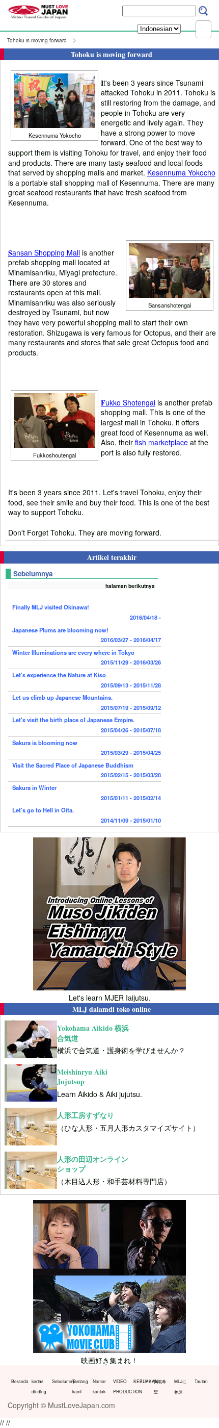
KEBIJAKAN (141, 1381)
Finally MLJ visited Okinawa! (86, 612)
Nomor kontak (99, 1386)
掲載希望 (160, 1386)
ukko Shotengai (128, 402)
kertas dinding (39, 1386)
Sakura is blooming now (86, 747)
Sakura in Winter (86, 792)
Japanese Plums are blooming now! (86, 635)
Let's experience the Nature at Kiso (86, 680)
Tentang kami (80, 1386)
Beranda (19, 1381)
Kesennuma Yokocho (181, 172)
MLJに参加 (180, 1386)
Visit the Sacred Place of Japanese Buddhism (86, 770)
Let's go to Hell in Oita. (86, 815)
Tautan (201, 1381)
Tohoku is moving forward (37, 40)
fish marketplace (161, 442)
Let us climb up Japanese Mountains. (86, 702)
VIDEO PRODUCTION (121, 1386)
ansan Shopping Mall (44, 252)
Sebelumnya (60, 1381)
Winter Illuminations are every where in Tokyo (86, 657)
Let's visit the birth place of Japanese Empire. (86, 725)
